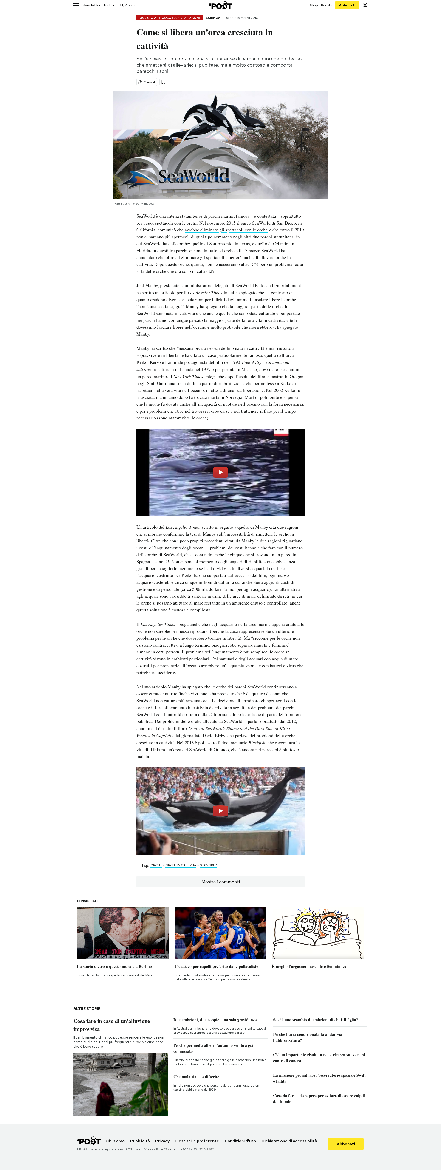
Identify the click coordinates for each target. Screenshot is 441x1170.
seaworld (208, 865)
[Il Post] (220, 5)
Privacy (162, 1141)
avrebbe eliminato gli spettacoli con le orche (226, 230)
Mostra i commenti (220, 882)
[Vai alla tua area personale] (365, 5)
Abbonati (347, 5)
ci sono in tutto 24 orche (212, 250)
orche (156, 865)
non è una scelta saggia (160, 306)
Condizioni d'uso (240, 1141)
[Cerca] (122, 5)
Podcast (110, 5)
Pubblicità (140, 1141)
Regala (326, 5)
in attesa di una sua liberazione (235, 390)
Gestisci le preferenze (197, 1141)
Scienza (213, 18)
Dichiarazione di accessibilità (289, 1141)
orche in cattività (180, 865)
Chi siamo (115, 1141)
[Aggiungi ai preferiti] (163, 82)
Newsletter (91, 5)
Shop (314, 5)
